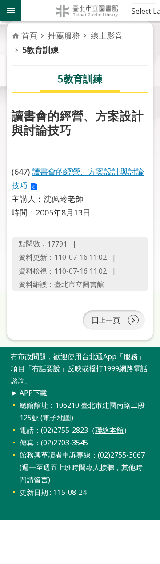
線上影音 (107, 35)
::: (5, 351)
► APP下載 (29, 393)
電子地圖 (57, 418)
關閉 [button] (10, 10)
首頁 (29, 35)
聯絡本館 (109, 430)
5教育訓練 (40, 49)
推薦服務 (64, 35)
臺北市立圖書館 (90, 11)
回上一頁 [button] (106, 320)
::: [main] (17, 30)
